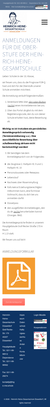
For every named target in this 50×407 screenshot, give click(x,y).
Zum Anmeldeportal (14, 302)
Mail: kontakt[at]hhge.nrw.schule (23, 7)
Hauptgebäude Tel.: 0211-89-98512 (15, 3)
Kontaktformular (22, 355)
